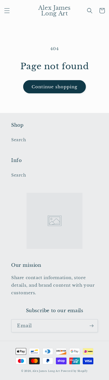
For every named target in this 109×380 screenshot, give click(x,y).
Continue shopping (54, 86)
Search (18, 139)
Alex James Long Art (46, 371)
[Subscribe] (91, 325)
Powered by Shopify (74, 371)
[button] (7, 10)
